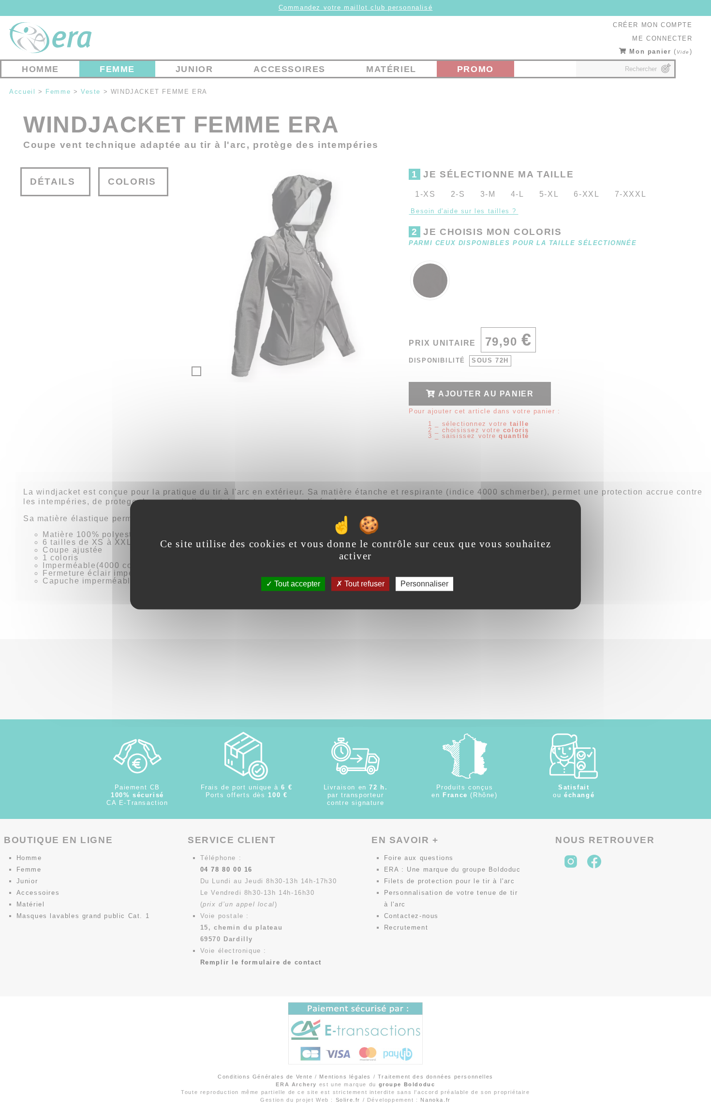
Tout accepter (296, 584)
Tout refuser (363, 584)
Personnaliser (424, 584)
